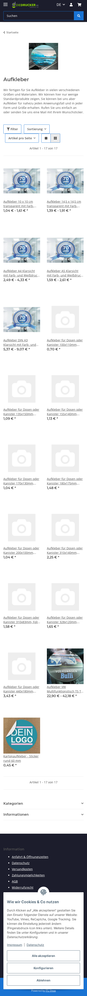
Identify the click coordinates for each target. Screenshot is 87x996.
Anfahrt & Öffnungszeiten (30, 857)
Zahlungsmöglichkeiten (28, 875)
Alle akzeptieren (43, 956)
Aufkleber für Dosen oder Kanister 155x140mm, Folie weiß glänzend (65, 412)
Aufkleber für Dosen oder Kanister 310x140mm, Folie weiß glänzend (65, 550)
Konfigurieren (43, 968)
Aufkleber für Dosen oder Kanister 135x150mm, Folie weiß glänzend (21, 412)
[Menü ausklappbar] (5, 2)
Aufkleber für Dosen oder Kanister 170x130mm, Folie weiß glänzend (21, 481)
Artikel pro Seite (20, 138)
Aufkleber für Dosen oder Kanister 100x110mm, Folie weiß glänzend (65, 342)
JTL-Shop (51, 990)
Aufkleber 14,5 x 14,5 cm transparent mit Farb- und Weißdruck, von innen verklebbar (64, 204)
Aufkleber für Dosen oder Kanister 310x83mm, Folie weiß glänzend (21, 620)
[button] (71, 4)
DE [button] (59, 4)
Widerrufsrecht (22, 887)
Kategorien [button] (13, 804)
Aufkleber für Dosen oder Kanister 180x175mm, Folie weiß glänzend (65, 481)
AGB (15, 881)
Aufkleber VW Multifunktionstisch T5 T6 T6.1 (65, 689)
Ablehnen (43, 980)
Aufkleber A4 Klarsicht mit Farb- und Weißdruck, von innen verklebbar (21, 273)
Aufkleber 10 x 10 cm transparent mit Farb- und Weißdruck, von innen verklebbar (18, 204)
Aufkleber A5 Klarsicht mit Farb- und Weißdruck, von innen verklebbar (65, 273)
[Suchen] (79, 15)
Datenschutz (35, 945)
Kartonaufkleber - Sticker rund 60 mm (21, 758)
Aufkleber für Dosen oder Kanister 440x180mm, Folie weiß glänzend (21, 689)
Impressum (14, 945)
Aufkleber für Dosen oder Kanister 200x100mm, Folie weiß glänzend (21, 550)
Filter (14, 129)
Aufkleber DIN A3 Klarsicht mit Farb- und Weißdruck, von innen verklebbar (19, 342)
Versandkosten (22, 869)
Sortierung (35, 129)
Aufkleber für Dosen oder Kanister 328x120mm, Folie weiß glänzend (65, 620)
